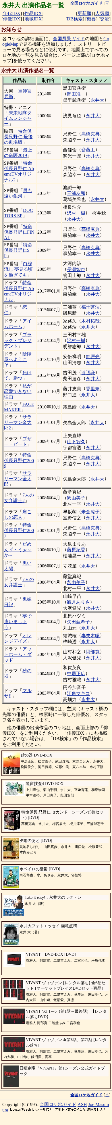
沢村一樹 (76, 213)
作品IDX (33, 13)
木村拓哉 (90, 320)
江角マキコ (78, 693)
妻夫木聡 (90, 635)
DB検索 (75, 18)
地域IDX (33, 18)
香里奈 (93, 388)
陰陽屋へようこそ (18, 359)
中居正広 (76, 673)
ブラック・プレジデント (18, 340)
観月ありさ (78, 602)
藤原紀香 (76, 549)
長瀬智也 (76, 269)
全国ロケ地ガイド (58, 1104)
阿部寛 (93, 651)
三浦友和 (76, 193)
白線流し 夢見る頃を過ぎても (18, 269)
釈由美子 (76, 498)
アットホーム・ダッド (18, 654)
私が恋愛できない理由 (18, 391)
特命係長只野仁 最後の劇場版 (18, 137)
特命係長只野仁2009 (19, 460)
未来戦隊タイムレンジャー (18, 118)
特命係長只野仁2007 (19, 530)
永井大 (97, 100)
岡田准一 (76, 94)
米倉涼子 (90, 511)
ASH (82, 1104)
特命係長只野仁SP (18, 250)
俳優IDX (11, 18)
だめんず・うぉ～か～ (18, 549)
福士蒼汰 (90, 307)
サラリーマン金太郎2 (18, 422)
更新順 (84, 13)
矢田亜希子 (78, 621)
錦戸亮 (93, 356)
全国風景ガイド (69, 38)
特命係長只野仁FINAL (19, 232)
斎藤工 (88, 149)
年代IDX (11, 13)
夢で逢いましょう (18, 621)
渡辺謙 (88, 372)
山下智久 (76, 441)
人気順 (102, 13)
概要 (91, 18)
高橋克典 (90, 133)
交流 (104, 18)
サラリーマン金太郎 (18, 479)
